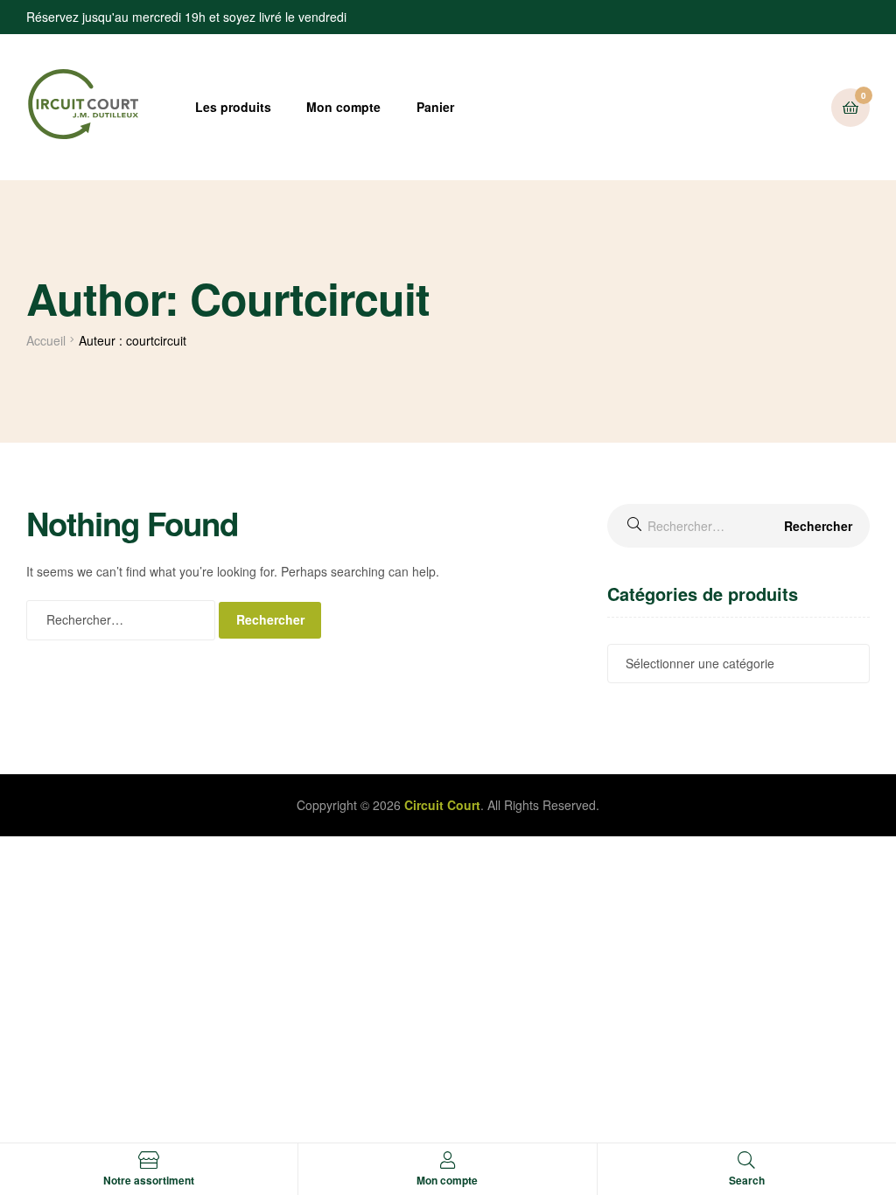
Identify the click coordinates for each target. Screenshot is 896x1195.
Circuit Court (442, 805)
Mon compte (343, 106)
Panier (435, 106)
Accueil (46, 340)
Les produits (233, 106)
